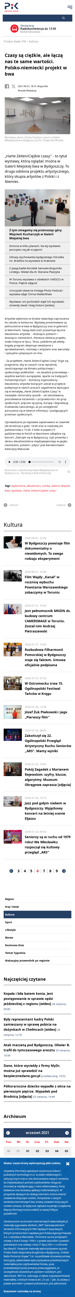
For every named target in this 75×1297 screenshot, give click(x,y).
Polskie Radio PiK (15, 41)
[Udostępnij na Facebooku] (8, 86)
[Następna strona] (64, 871)
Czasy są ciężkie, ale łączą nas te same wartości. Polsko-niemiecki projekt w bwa (36, 64)
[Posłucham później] (67, 471)
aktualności (34, 486)
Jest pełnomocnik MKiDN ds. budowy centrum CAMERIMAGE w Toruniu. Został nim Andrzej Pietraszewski (48, 621)
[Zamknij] (67, 1163)
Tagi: (8, 486)
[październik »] (67, 1133)
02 (37, 1151)
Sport (8, 922)
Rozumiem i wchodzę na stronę (22, 1291)
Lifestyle (10, 930)
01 (27, 1151)
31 (18, 1151)
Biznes (9, 937)
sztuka (46, 486)
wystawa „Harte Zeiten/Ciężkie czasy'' (34, 490)
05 (66, 1151)
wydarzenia (18, 486)
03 (47, 1151)
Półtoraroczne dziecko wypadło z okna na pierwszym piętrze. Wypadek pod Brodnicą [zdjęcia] (37, 1091)
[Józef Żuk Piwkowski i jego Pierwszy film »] (13, 712)
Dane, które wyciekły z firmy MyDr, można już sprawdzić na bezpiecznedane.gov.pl (35, 1070)
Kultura (33, 41)
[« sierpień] (8, 1133)
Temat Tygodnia (15, 953)
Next (67, 120)
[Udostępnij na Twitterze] (14, 86)
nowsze (61, 505)
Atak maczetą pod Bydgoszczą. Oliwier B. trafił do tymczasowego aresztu (37, 1050)
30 (8, 1151)
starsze (13, 505)
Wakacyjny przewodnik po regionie (27, 960)
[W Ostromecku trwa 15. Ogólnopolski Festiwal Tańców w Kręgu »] (13, 686)
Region (9, 899)
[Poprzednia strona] (11, 871)
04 (56, 1151)
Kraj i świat (12, 906)
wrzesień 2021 (37, 1133)
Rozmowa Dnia (14, 945)
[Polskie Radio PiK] (11, 7)
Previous (7, 120)
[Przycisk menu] (70, 7)
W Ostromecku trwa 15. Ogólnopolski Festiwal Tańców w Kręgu (44, 688)
